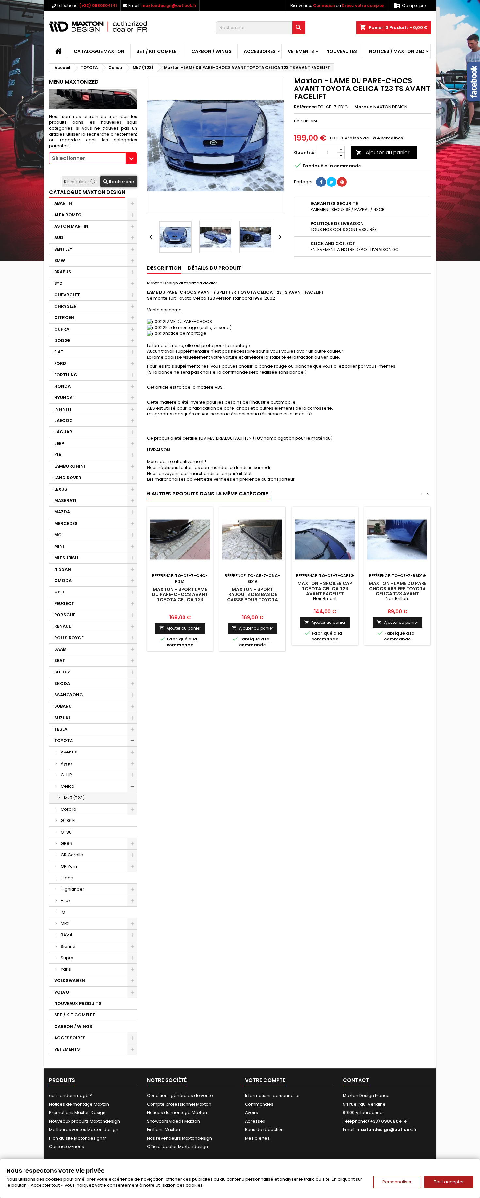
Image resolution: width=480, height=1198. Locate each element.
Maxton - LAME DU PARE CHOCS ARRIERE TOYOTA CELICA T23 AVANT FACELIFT (397, 591)
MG (58, 535)
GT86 (66, 832)
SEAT (59, 660)
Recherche (121, 181)
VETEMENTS (301, 51)
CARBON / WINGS (211, 51)
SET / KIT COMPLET (157, 51)
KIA (57, 455)
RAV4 (66, 935)
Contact (356, 1080)
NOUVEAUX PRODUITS (78, 1003)
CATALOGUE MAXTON (99, 51)
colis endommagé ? (70, 1096)
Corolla (68, 809)
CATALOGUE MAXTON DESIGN (87, 192)
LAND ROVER (67, 478)
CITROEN (64, 318)
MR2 (65, 923)
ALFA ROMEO (68, 215)
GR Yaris (69, 866)
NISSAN (62, 569)
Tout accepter (449, 1182)
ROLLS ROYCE (69, 638)
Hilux (65, 901)
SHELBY (62, 672)
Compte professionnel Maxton (179, 1104)
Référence (305, 107)
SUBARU (63, 706)
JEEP (59, 443)
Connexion (324, 5)
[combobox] (93, 158)
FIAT (59, 352)
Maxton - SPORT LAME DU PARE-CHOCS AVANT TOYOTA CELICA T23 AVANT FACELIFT (180, 597)
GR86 (66, 843)
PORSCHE (64, 615)
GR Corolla (72, 855)
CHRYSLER (65, 306)
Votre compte (265, 1080)
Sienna (68, 946)
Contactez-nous (66, 1146)
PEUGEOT (64, 603)
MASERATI (65, 500)
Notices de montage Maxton (79, 1104)
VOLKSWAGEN (69, 981)
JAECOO (63, 420)
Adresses (255, 1121)
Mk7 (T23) (74, 798)
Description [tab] (164, 268)
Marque (363, 107)
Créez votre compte (363, 5)
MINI (59, 546)
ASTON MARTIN (71, 226)
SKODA (62, 683)
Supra (67, 958)
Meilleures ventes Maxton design (83, 1129)
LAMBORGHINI (69, 466)
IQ (63, 912)
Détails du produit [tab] (214, 268)
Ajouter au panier (383, 152)
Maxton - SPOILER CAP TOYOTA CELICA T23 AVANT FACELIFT (324, 588)
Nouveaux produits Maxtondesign (84, 1121)
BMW (59, 260)
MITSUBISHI (67, 558)
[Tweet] (331, 182)
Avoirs (251, 1112)
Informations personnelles (273, 1096)
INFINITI (62, 409)
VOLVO (61, 992)
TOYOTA (63, 740)
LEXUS (60, 489)
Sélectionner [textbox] (68, 158)
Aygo (66, 763)
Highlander (72, 889)
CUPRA (61, 329)
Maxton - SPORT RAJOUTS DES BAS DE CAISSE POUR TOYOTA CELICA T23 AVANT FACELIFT (252, 599)
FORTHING (65, 375)
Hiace (67, 878)
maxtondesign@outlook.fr (169, 5)
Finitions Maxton (163, 1129)
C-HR (66, 775)
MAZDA (62, 512)
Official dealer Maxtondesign (177, 1146)
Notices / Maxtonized (396, 51)
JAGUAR (63, 432)
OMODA (63, 580)
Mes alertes (257, 1138)
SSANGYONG (68, 695)
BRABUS (62, 272)
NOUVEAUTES (341, 51)
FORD (60, 363)
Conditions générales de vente (180, 1096)
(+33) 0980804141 (98, 5)
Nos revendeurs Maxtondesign (179, 1138)
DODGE (62, 340)
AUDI (59, 238)
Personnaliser (397, 1182)
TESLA (60, 729)
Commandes (259, 1104)
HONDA (62, 386)
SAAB (60, 649)
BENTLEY (63, 249)
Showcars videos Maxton (173, 1121)
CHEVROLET (67, 295)
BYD (58, 283)
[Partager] (321, 182)
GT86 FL (68, 821)
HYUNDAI (64, 398)
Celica (67, 786)
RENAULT (63, 626)
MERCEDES (66, 523)
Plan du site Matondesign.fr (77, 1138)
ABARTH (63, 203)
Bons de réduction (264, 1129)
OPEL (59, 592)
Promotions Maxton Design (77, 1112)
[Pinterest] (342, 182)
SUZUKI (62, 718)
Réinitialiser (77, 181)
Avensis (69, 752)
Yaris (66, 969)
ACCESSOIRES (260, 51)
